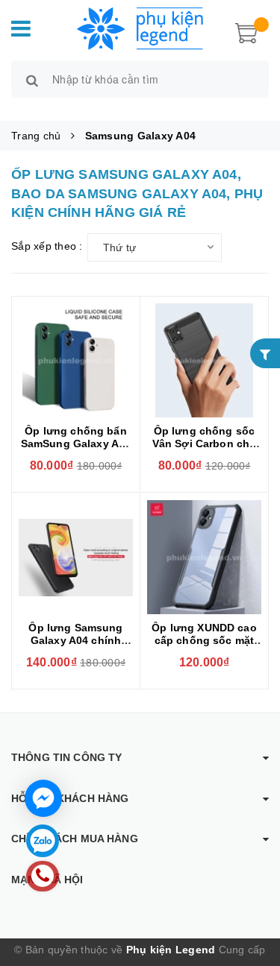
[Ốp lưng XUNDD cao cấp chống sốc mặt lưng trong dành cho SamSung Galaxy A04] (204, 557)
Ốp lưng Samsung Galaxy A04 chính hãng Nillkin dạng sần (76, 640)
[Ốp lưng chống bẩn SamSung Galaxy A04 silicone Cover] (76, 360)
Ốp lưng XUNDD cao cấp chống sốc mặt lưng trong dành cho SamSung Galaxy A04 (204, 647)
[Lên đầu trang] (250, 891)
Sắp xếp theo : (47, 246)
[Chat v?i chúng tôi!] (43, 798)
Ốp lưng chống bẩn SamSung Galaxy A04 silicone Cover (76, 443)
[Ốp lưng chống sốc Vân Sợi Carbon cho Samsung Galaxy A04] (204, 360)
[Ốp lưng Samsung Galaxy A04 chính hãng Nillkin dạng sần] (76, 557)
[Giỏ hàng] (246, 31)
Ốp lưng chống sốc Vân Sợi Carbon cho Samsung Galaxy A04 (204, 443)
